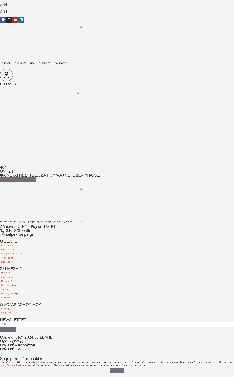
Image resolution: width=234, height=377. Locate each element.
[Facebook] (3, 20)
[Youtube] (15, 20)
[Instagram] (9, 20)
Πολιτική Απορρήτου (17, 345)
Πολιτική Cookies (14, 349)
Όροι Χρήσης (11, 341)
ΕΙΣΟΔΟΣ (8, 84)
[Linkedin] (21, 20)
